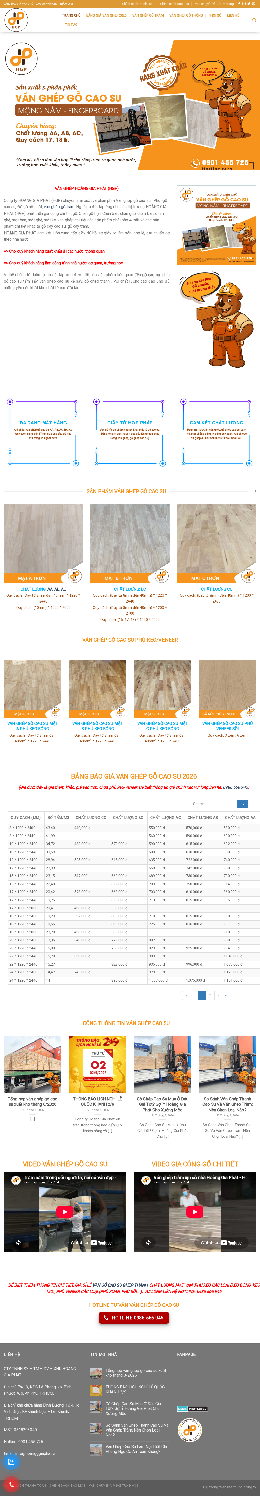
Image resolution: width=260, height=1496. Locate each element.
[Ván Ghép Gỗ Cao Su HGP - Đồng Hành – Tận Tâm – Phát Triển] (29, 20)
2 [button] (210, 995)
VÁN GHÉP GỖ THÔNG (186, 15)
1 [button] (202, 995)
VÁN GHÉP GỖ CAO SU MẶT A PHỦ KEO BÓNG (32, 726)
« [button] (186, 995)
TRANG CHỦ (71, 15)
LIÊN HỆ (233, 15)
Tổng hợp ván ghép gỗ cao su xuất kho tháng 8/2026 (136, 1373)
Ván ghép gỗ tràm (148, 15)
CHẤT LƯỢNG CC (216, 589)
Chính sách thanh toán (138, 4)
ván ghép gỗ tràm (59, 206)
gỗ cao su (43, 429)
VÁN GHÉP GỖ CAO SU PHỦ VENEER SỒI (227, 726)
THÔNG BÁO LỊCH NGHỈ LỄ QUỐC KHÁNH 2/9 (135, 1389)
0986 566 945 (235, 787)
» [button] (226, 995)
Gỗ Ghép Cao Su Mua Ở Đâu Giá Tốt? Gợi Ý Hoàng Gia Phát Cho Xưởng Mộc (133, 1408)
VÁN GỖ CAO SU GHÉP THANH (120, 1285)
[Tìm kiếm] (254, 20)
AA (50, 589)
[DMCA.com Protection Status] (192, 1408)
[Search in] (252, 804)
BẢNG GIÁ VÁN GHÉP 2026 (106, 15)
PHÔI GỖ (215, 15)
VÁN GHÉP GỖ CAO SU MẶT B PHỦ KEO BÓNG (97, 726)
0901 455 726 (30, 1441)
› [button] (218, 995)
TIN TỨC (71, 24)
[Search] (242, 804)
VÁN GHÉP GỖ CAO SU (74, 1164)
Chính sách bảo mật (174, 4)
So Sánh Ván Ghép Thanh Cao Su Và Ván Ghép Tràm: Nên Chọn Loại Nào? (137, 1430)
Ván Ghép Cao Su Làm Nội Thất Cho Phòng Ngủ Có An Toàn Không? (137, 1449)
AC (63, 589)
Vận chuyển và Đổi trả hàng (214, 4)
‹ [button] (193, 995)
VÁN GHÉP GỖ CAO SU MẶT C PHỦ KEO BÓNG (162, 726)
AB (56, 589)
